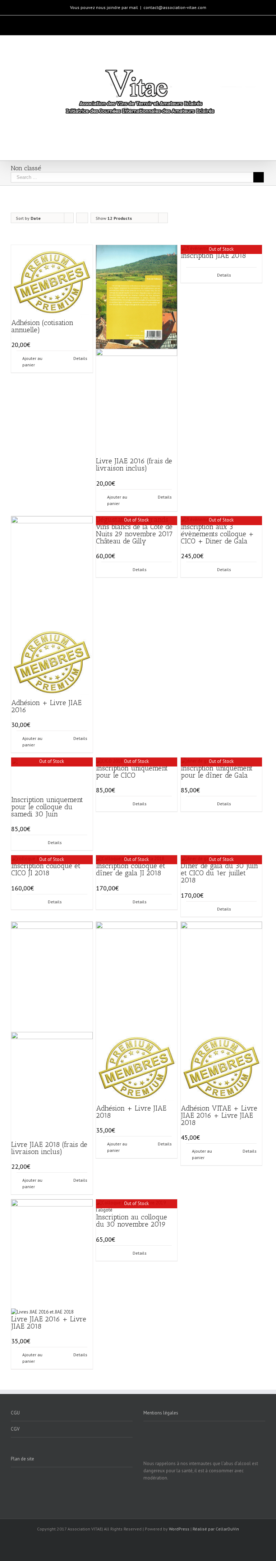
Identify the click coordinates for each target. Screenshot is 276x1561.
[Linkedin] (159, 22)
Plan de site (22, 1459)
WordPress (179, 1529)
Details (80, 358)
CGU (15, 1413)
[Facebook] (113, 22)
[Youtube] (128, 22)
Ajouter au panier (32, 361)
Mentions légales (160, 1413)
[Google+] (144, 22)
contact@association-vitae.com (174, 7)
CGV (15, 1429)
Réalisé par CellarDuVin (216, 1529)
